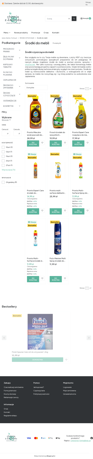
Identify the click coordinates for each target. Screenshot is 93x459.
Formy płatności (10, 391)
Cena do (16, 129)
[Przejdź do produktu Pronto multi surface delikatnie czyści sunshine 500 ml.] (58, 170)
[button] (74, 18)
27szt (8, 165)
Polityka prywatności (41, 394)
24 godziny (10, 182)
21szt (8, 161)
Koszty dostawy (10, 394)
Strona (82, 88)
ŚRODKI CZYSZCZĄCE (27, 38)
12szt (8, 152)
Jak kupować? (38, 387)
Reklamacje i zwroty (11, 397)
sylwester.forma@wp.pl (81, 440)
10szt (8, 147)
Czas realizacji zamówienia (13, 387)
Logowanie (67, 387)
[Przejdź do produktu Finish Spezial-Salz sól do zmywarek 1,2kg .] (40, 332)
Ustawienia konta (69, 394)
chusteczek (30, 64)
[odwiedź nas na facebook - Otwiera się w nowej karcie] (91, 438)
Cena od (5, 129)
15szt (8, 156)
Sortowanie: (29, 83)
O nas (6, 409)
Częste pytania (39, 391)
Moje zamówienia (69, 391)
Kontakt (7, 412)
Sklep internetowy (44, 456)
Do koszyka (33, 143)
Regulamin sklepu (10, 416)
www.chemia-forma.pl (9, 38)
